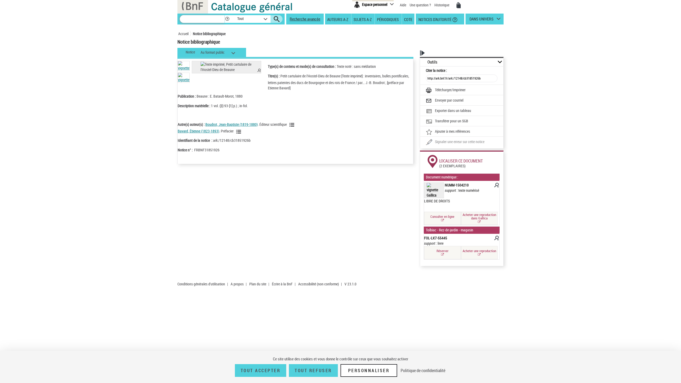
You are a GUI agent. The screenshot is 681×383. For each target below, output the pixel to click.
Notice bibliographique (209, 33)
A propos (237, 283)
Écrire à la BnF (282, 283)
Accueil (183, 33)
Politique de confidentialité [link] (423, 370)
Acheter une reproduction (479, 250)
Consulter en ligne (442, 216)
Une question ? (421, 4)
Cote (408, 19)
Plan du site (257, 283)
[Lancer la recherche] (276, 19)
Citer (436, 70)
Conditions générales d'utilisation (201, 283)
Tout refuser (313, 370)
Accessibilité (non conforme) (318, 283)
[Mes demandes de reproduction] (458, 5)
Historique (442, 4)
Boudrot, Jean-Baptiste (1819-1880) (231, 124)
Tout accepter (261, 370)
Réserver (443, 250)
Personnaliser (369, 370)
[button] (227, 19)
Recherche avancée (305, 19)
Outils (432, 62)
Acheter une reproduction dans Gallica (479, 216)
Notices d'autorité (434, 19)
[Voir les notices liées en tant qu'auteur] (292, 125)
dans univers (481, 20)
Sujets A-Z (363, 19)
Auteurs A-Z (337, 19)
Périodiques (388, 19)
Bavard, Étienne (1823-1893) (198, 131)
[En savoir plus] (496, 186)
